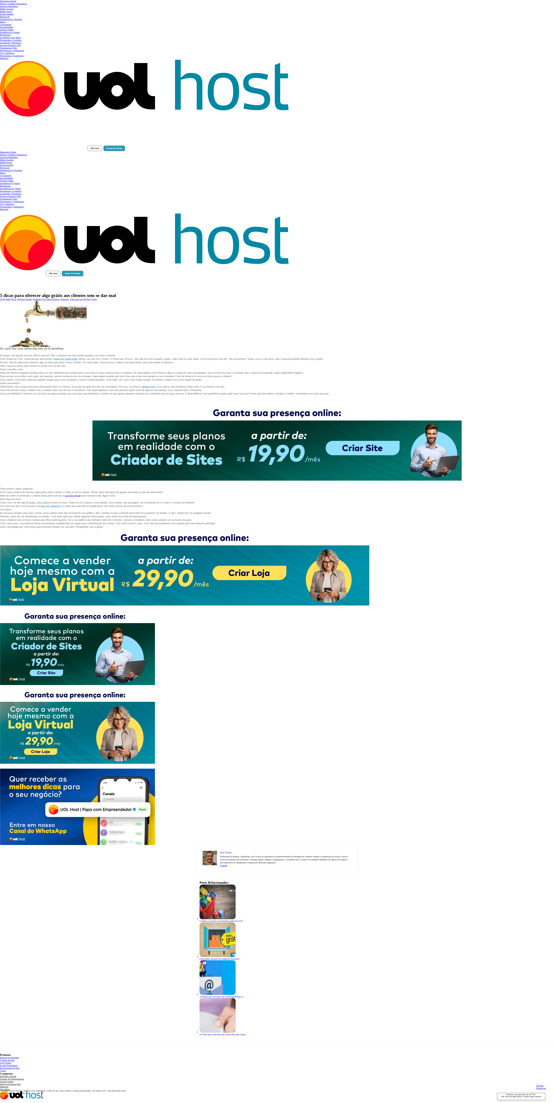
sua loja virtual (73, 495)
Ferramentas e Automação (12, 56)
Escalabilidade (6, 27)
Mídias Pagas (6, 11)
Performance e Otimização (12, 50)
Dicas (13, 299)
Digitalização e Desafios (11, 19)
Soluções (64, 299)
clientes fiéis (148, 386)
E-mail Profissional (8, 1065)
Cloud (3, 1071)
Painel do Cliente (114, 148)
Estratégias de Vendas (10, 32)
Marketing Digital (8, 1)
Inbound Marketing (9, 6)
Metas (2, 22)
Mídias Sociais (6, 9)
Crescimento (5, 24)
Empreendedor (6, 14)
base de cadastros (51, 506)
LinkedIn (223, 866)
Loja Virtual (5, 1063)
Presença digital (24, 299)
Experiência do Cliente (10, 37)
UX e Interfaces (7, 53)
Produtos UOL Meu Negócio (46, 299)
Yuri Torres (92, 299)
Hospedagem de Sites (10, 1068)
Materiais (4, 58)
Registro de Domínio (9, 1058)
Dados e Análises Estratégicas (13, 4)
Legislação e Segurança (10, 43)
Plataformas (5, 35)
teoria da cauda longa (65, 358)
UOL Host (95, 148)
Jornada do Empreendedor (12, 1079)
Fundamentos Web (8, 48)
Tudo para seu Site (78, 299)
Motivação (5, 17)
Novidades (5, 1089)
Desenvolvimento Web (10, 45)
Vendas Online (6, 30)
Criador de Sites (7, 1060)
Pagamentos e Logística (10, 40)
